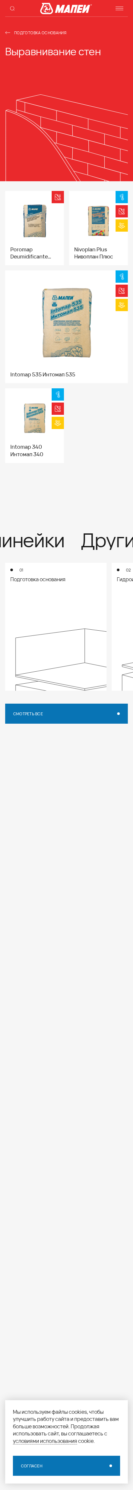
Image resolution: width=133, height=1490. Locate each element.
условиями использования (45, 1440)
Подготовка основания (40, 32)
